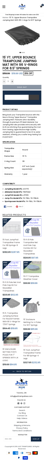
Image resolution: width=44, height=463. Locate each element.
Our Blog (22, 413)
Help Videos (22, 418)
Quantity (6, 77)
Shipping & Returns (22, 425)
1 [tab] (20, 52)
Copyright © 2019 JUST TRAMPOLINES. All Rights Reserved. (22, 447)
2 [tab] (22, 52)
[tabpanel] (22, 37)
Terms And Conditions (22, 430)
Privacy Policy (22, 428)
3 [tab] (24, 52)
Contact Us (22, 415)
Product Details (10, 109)
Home (5, 17)
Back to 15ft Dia (23, 371)
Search (22, 410)
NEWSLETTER (22, 435)
